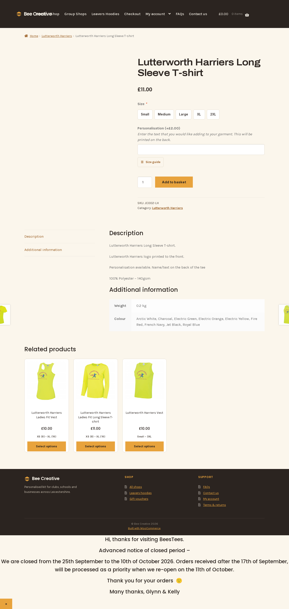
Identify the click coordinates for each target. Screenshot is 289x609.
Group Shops (75, 14)
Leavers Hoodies (105, 14)
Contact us (198, 14)
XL (199, 114)
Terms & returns (214, 505)
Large (183, 114)
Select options (46, 446)
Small (145, 114)
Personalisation (159, 128)
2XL (213, 114)
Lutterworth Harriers (57, 36)
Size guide (150, 162)
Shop (55, 14)
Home (40, 14)
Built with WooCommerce (144, 528)
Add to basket (174, 182)
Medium (164, 114)
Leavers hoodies (141, 493)
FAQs (180, 14)
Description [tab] (34, 236)
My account (155, 14)
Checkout (132, 14)
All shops (136, 487)
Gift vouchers (139, 499)
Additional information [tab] (43, 250)
